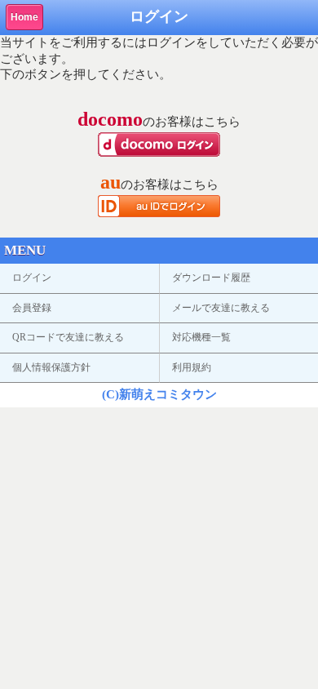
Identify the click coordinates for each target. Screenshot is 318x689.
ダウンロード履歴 (211, 277)
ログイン (31, 277)
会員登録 (31, 307)
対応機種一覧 (201, 337)
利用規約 (191, 367)
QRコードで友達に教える (68, 337)
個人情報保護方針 (51, 367)
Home (24, 17)
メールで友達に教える (221, 307)
